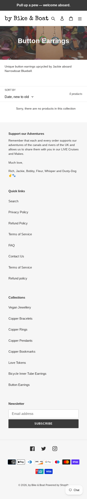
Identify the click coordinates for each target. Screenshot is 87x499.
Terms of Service (20, 234)
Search (13, 201)
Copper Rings (17, 329)
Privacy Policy (18, 212)
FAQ (11, 245)
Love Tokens (17, 362)
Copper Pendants (20, 340)
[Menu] (79, 18)
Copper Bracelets (20, 318)
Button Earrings (19, 384)
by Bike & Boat (36, 485)
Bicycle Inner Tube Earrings (27, 373)
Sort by (10, 90)
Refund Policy (18, 223)
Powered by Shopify (57, 485)
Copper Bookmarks (21, 351)
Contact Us (16, 256)
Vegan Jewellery (19, 307)
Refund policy (17, 278)
